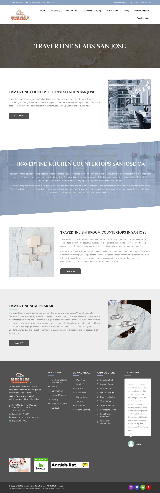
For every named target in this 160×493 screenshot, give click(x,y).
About (43, 11)
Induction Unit (71, 11)
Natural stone (106, 372)
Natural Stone (112, 11)
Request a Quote (141, 11)
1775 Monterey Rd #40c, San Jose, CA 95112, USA (131, 2)
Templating (55, 11)
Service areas (81, 372)
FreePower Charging (91, 11)
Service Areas (143, 18)
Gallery (126, 11)
